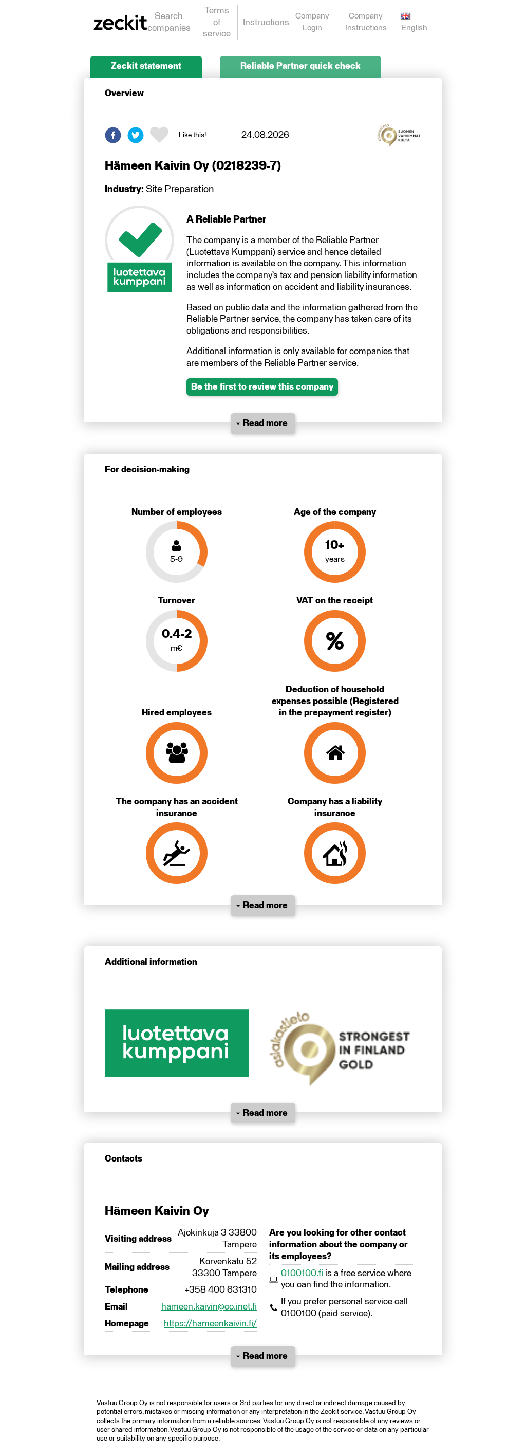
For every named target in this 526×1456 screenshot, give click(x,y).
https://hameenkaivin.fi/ (210, 1324)
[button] (113, 135)
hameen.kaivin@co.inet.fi (209, 1307)
